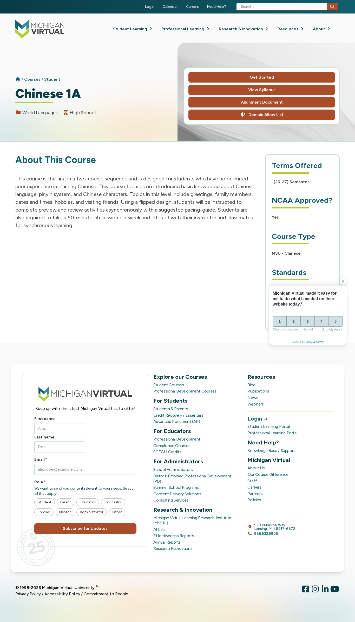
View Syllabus (261, 89)
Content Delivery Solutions (177, 493)
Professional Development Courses (184, 391)
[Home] (18, 79)
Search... (248, 6)
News (252, 397)
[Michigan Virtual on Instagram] (315, 591)
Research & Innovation (241, 28)
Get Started (262, 77)
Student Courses (168, 384)
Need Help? (216, 6)
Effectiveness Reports (173, 535)
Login (149, 6)
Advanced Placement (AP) (176, 421)
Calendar (170, 6)
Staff (252, 480)
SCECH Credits (167, 451)
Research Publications (173, 548)
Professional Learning (183, 28)
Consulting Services (170, 500)
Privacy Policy (28, 593)
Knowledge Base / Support (271, 450)
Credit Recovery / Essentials (178, 415)
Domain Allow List (265, 114)
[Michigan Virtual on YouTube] (335, 591)
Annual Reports (167, 542)
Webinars (255, 404)
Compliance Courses (171, 445)
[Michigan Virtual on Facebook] (306, 591)
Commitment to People (106, 593)
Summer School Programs (176, 487)
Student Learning (130, 28)
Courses (33, 79)
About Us (256, 467)
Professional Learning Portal (272, 432)
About (319, 28)
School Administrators (173, 469)
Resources (288, 28)
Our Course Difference (267, 474)
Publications (258, 391)
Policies (254, 499)
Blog (251, 384)
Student (52, 79)
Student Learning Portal (268, 426)
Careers (192, 6)
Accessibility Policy (62, 593)
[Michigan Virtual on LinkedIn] (325, 591)
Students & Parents (170, 408)
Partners (254, 493)
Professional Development (176, 439)
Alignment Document (262, 102)
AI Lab (159, 529)
